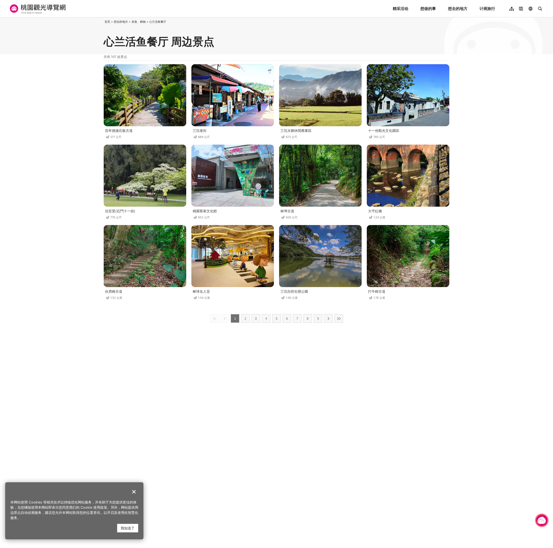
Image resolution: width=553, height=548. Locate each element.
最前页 (214, 318)
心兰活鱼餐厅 (157, 21)
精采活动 (400, 8)
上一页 (224, 318)
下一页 (328, 318)
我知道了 (128, 528)
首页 (107, 21)
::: (102, 21)
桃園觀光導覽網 (37, 8)
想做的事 (428, 8)
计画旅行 (487, 8)
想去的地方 (457, 8)
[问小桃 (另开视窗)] (542, 520)
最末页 (338, 318)
